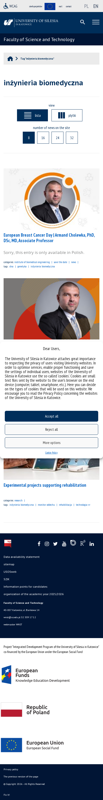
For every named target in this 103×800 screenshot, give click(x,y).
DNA (11, 266)
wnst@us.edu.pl (12, 617)
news (73, 262)
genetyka (22, 266)
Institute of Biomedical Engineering (32, 262)
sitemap (9, 564)
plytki (72, 115)
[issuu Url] (73, 544)
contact (68, 6)
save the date (60, 262)
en (95, 6)
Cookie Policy (51, 452)
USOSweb (10, 571)
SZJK (6, 579)
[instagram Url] (47, 544)
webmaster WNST (13, 624)
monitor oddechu (46, 504)
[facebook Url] (39, 544)
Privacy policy (11, 769)
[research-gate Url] (82, 544)
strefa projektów (35, 6)
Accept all (51, 416)
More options (51, 442)
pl (86, 6)
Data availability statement (22, 557)
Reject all (51, 429)
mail (60, 6)
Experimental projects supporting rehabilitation (45, 485)
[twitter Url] (55, 544)
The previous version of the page (21, 776)
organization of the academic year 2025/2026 (34, 594)
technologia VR (83, 504)
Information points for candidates (25, 586)
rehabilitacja (65, 504)
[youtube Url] (64, 544)
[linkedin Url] (92, 544)
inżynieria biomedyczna (43, 266)
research (18, 500)
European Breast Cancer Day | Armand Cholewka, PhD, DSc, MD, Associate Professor (49, 237)
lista (38, 115)
